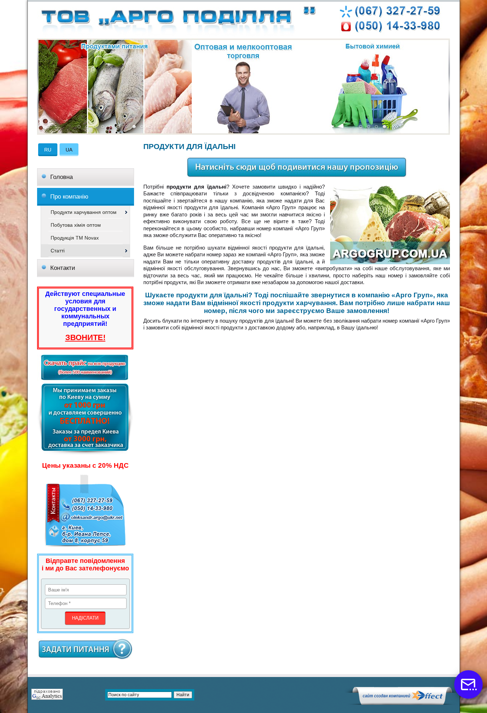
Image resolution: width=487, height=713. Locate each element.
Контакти (62, 268)
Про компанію (69, 196)
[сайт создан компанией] (402, 703)
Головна (61, 177)
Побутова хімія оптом (76, 225)
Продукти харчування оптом (84, 212)
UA (69, 150)
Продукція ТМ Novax (75, 238)
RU (47, 150)
